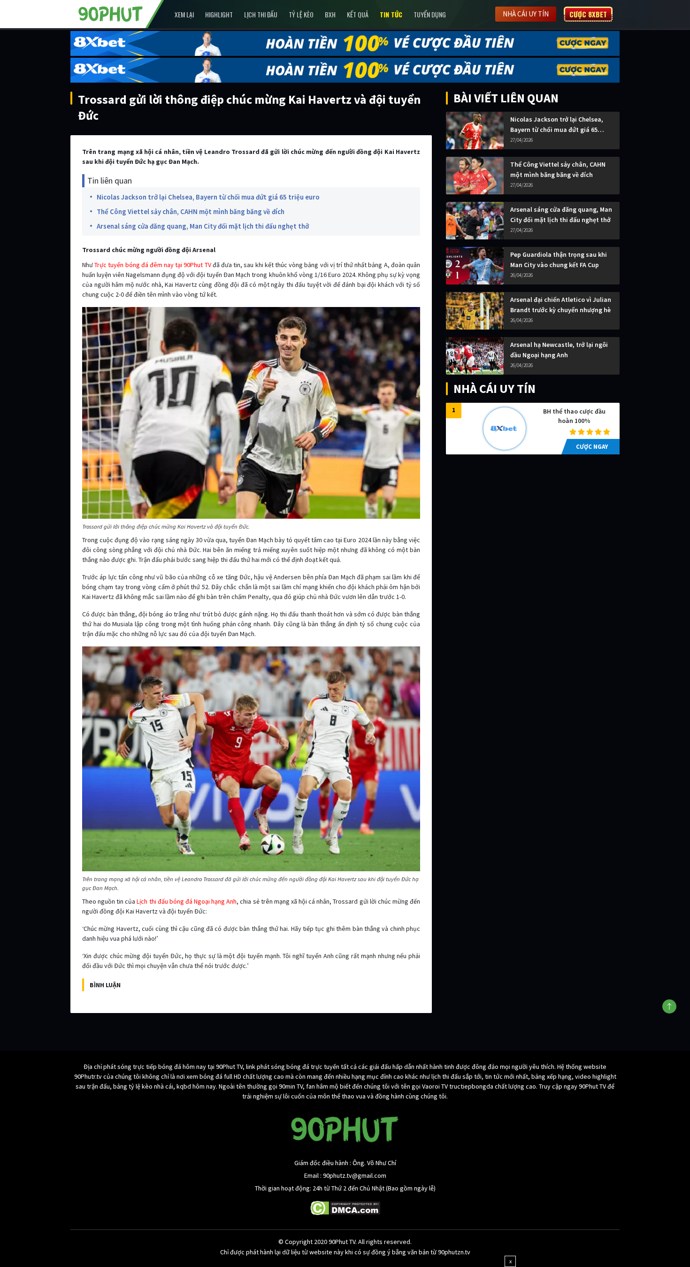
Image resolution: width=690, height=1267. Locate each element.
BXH (330, 14)
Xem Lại (184, 14)
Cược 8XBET (588, 14)
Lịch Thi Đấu (260, 14)
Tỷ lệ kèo (301, 14)
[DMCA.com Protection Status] (345, 1207)
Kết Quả (357, 14)
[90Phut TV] (111, 13)
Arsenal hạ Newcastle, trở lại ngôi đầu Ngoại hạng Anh (559, 349)
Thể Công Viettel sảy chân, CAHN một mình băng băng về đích (190, 211)
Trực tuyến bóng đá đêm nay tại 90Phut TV (152, 265)
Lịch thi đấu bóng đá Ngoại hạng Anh (187, 901)
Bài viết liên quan (506, 98)
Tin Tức (391, 14)
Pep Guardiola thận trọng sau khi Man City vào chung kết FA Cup (558, 259)
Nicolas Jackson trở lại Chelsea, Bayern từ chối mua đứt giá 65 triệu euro (208, 196)
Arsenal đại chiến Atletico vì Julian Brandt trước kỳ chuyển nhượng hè (560, 304)
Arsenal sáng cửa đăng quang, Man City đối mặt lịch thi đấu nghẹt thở (203, 226)
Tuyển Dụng (430, 14)
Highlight (219, 14)
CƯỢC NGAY (592, 447)
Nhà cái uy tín (526, 13)
